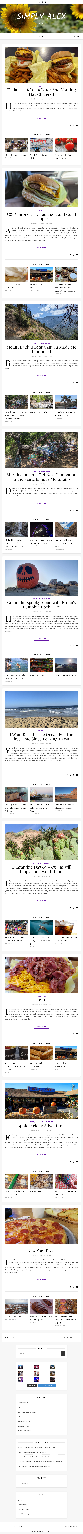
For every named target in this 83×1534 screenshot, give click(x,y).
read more (41, 118)
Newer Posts (70, 1337)
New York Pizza (41, 1250)
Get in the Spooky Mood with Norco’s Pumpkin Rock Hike (41, 604)
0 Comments (47, 99)
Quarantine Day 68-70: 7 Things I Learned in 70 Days (40, 940)
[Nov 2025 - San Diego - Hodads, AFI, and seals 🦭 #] (52, 1373)
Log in (20, 1500)
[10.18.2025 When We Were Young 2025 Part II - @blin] (52, 1379)
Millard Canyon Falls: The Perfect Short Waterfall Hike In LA (14, 543)
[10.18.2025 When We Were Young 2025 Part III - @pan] (36, 1379)
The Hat (41, 999)
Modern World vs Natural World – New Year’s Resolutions (38, 1457)
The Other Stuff (41, 731)
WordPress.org (23, 1514)
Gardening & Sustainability (27, 1412)
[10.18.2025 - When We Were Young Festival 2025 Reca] (20, 1379)
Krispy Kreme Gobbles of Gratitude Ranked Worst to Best (66, 1319)
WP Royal (19, 1526)
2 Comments (46, 484)
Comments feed (23, 1509)
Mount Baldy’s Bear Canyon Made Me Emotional (41, 349)
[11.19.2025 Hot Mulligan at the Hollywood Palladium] (36, 1367)
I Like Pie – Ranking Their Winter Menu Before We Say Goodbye (65, 287)
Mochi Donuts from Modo (16, 155)
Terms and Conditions (36, 1531)
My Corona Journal (41, 863)
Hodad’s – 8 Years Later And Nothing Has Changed (41, 92)
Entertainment (23, 1403)
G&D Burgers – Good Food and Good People (41, 216)
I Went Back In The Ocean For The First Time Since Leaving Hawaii (41, 736)
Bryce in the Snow (13, 1316)
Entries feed (22, 1505)
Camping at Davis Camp (65, 675)
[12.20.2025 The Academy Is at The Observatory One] (20, 1367)
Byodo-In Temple (38, 675)
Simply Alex (41, 17)
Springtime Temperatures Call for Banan (15, 1066)
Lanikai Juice (36, 1191)
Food (41, 86)
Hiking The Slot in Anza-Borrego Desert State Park (65, 543)
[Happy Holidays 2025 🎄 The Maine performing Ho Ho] (36, 1373)
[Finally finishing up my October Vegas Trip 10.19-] (52, 1367)
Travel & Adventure (41, 343)
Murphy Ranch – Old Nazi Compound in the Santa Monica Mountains (16, 415)
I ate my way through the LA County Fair (32, 1452)
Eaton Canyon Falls (38, 412)
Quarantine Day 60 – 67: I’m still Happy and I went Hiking (41, 869)
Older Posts (12, 1337)
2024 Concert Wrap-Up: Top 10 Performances (34, 1466)
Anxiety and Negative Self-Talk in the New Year (39, 807)
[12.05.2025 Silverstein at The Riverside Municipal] (20, 1373)
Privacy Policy (49, 1531)
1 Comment (48, 1130)
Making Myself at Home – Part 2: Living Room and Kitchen (16, 807)
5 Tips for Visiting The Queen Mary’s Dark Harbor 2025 (37, 1447)
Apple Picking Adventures (42, 1125)
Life (44, 996)
